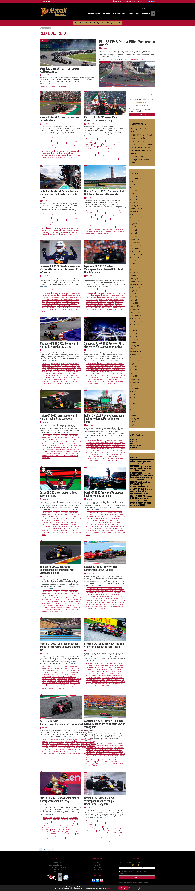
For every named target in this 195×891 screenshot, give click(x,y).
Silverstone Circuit (75, 745)
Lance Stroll (65, 141)
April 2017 (133, 410)
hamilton (137, 475)
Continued (50, 83)
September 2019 (136, 321)
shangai (132, 501)
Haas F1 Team (53, 672)
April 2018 (133, 373)
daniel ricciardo (74, 139)
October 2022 (135, 215)
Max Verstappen (62, 86)
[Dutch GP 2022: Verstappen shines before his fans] (60, 478)
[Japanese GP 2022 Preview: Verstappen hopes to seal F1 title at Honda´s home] (105, 252)
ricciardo (141, 495)
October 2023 (135, 181)
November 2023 (136, 178)
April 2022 (133, 233)
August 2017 (134, 397)
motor (149, 489)
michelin (149, 487)
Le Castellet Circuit (74, 680)
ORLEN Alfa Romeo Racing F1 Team (56, 228)
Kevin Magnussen (51, 143)
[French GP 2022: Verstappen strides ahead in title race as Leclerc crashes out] (60, 629)
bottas (134, 466)
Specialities (143, 9)
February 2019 (135, 343)
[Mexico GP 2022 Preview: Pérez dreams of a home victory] (105, 103)
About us (92, 9)
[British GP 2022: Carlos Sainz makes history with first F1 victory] (60, 784)
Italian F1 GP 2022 (59, 455)
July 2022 (133, 224)
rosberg (150, 496)
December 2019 (135, 312)
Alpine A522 (55, 153)
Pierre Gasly (73, 141)
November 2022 (136, 212)
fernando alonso (47, 137)
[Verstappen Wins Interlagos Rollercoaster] (68, 52)
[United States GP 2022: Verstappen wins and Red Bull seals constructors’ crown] (60, 177)
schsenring (145, 498)
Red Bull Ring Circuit (57, 676)
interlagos (44, 86)
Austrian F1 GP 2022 (92, 766)
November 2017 (135, 388)
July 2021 (133, 260)
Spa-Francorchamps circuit (72, 603)
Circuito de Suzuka (47, 309)
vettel (142, 505)
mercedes (137, 486)
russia (139, 498)
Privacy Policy (130, 882)
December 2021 (135, 245)
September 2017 (136, 394)
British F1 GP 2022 (70, 838)
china (150, 466)
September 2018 (136, 358)
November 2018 (135, 352)
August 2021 (134, 257)
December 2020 (136, 282)
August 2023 (134, 187)
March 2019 (134, 340)
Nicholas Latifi (56, 224)
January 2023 (135, 206)
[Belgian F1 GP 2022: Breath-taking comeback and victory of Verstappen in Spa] (60, 552)
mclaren (136, 484)
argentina (145, 461)
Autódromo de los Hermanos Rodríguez (52, 157)
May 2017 (133, 406)
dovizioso (146, 468)
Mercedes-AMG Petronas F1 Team (61, 226)
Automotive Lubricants (112, 9)
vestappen (133, 505)
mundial (136, 491)
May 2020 (133, 297)
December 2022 (136, 209)
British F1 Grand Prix (116, 841)
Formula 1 (107, 13)
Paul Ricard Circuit (62, 680)
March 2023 (134, 203)
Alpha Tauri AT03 (64, 153)
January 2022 (135, 242)
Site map (145, 882)
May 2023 (133, 197)
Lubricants (145, 13)
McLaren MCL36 (46, 153)
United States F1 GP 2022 (101, 233)
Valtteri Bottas (46, 139)
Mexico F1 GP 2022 (68, 157)
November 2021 (135, 248)
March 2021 (134, 273)
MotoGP (116, 13)
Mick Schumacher (68, 147)
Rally (124, 13)
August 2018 (134, 361)
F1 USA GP (142, 59)
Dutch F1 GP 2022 (66, 532)
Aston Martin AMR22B (74, 155)
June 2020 (134, 294)
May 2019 (133, 333)
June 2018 (133, 367)
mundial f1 (53, 86)
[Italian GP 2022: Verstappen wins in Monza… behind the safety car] (60, 401)
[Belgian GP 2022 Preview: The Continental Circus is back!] (105, 552)
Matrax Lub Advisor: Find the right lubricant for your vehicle (97, 23)
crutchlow (135, 468)
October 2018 (135, 355)
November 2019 (135, 315)
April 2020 (133, 300)
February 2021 (135, 276)
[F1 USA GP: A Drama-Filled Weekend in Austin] (127, 74)
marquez (136, 482)
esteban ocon (64, 139)
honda (134, 477)
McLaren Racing (59, 149)
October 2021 (135, 251)
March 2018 (134, 376)
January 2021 (134, 279)
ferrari (140, 470)
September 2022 (136, 218)
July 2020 (133, 291)
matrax (146, 482)
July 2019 (133, 327)
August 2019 (134, 324)
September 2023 (136, 184)
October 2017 (135, 391)
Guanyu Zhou (49, 151)
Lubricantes (148, 480)
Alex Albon (49, 145)
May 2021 (133, 267)
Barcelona (141, 464)
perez (144, 492)
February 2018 (135, 379)
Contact (152, 9)
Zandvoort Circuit (50, 520)
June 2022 (133, 227)
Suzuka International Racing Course (63, 309)
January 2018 (135, 382)
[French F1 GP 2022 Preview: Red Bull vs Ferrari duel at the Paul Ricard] (105, 629)
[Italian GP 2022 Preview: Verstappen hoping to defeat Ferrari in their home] (105, 401)
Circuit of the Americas (59, 222)
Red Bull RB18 (66, 151)
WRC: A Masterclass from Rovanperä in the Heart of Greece (141, 150)
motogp (140, 489)
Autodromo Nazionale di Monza (54, 373)
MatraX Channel (94, 13)
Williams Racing (70, 145)
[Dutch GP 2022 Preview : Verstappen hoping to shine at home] (105, 478)
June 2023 (133, 194)
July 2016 (133, 425)
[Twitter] (152, 1)
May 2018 (133, 370)
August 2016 (134, 422)
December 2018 (135, 349)
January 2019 (135, 346)
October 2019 (135, 318)
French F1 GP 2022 (59, 689)
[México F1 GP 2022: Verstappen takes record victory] (60, 103)
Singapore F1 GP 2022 (67, 383)
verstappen (144, 502)
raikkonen (136, 493)
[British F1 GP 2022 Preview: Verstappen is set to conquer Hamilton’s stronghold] (105, 784)
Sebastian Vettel (55, 139)
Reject (135, 888)
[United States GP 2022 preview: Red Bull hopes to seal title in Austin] (105, 177)
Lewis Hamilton (114, 59)
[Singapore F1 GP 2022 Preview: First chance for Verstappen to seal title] (105, 329)
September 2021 (136, 254)
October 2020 (135, 288)
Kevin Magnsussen (62, 155)
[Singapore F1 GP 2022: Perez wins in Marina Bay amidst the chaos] (60, 329)
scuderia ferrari (72, 143)
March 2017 (134, 413)
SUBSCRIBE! (142, 102)
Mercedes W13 (74, 151)
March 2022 (134, 236)
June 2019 (133, 330)
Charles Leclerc (134, 59)
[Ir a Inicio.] (40, 28)
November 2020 (136, 285)
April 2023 (133, 200)
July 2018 (133, 364)
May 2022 (133, 230)
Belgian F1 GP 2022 (59, 611)
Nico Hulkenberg (74, 670)
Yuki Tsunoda (49, 147)
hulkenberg (145, 477)
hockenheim (148, 476)
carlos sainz (57, 137)
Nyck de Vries (45, 457)
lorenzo (140, 479)
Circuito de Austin (54, 234)
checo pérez (64, 137)
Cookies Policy (138, 882)
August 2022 (134, 221)
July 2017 (133, 400)
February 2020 (135, 306)
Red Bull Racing (46, 141)
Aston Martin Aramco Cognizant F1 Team (63, 232)
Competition (133, 13)
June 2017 (133, 403)
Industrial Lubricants (129, 9)
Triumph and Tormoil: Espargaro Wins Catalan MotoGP (140, 159)
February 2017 (135, 416)
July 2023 (133, 190)
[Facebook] (149, 1)
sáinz (138, 500)
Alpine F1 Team (58, 147)
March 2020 (134, 303)
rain (144, 494)
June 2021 (133, 263)
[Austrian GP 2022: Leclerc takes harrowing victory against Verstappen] (61, 707)
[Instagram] (154, 1)
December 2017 (135, 385)
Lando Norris (55, 674)
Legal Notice (122, 882)
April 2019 (133, 337)
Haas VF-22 (58, 151)
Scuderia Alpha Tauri (59, 145)
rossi (133, 498)
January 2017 (134, 419)
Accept (123, 888)
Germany (147, 473)
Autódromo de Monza (71, 455)
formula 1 (137, 473)
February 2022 (135, 239)
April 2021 (133, 270)
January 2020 (135, 309)
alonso (135, 461)
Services (100, 9)
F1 (48, 86)
